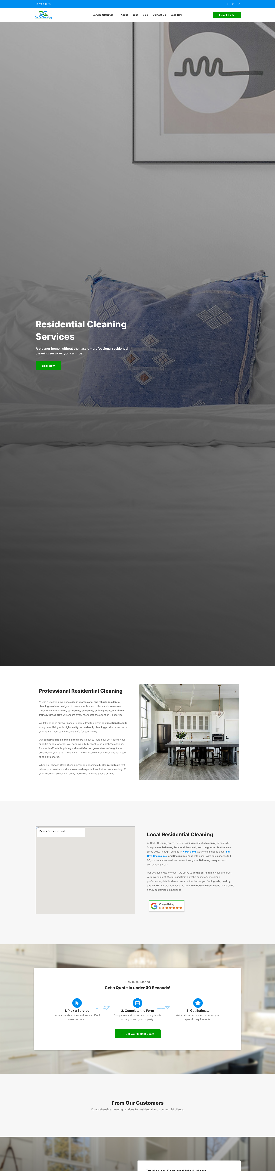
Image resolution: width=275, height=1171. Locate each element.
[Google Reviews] (233, 4)
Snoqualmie (160, 855)
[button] (114, 15)
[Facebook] (228, 4)
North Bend (189, 851)
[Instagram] (239, 4)
